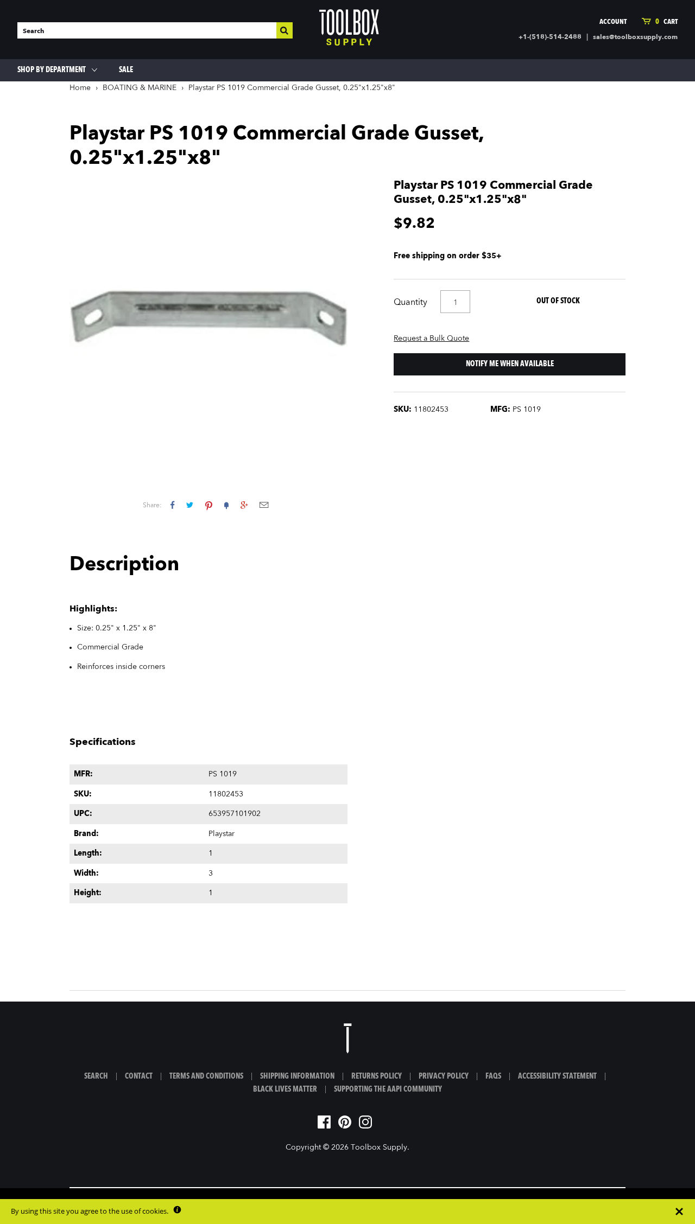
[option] (209, 318)
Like (172, 504)
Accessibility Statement (557, 1076)
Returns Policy (376, 1076)
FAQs (493, 1076)
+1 (244, 504)
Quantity (410, 302)
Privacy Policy (444, 1076)
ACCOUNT (613, 21)
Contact (139, 1076)
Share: (152, 505)
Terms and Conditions (206, 1076)
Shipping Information (297, 1076)
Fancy (226, 504)
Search (96, 1076)
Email (264, 504)
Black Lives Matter (285, 1089)
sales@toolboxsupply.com (635, 37)
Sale (126, 70)
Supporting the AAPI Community (388, 1089)
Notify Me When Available (510, 364)
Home (80, 88)
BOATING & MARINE (139, 88)
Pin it (208, 504)
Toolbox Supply (379, 1147)
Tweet (189, 504)
